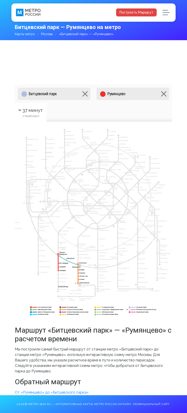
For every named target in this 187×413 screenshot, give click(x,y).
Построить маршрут (136, 12)
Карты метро (25, 34)
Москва (47, 34)
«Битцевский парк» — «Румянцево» (86, 34)
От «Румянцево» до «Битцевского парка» (51, 392)
